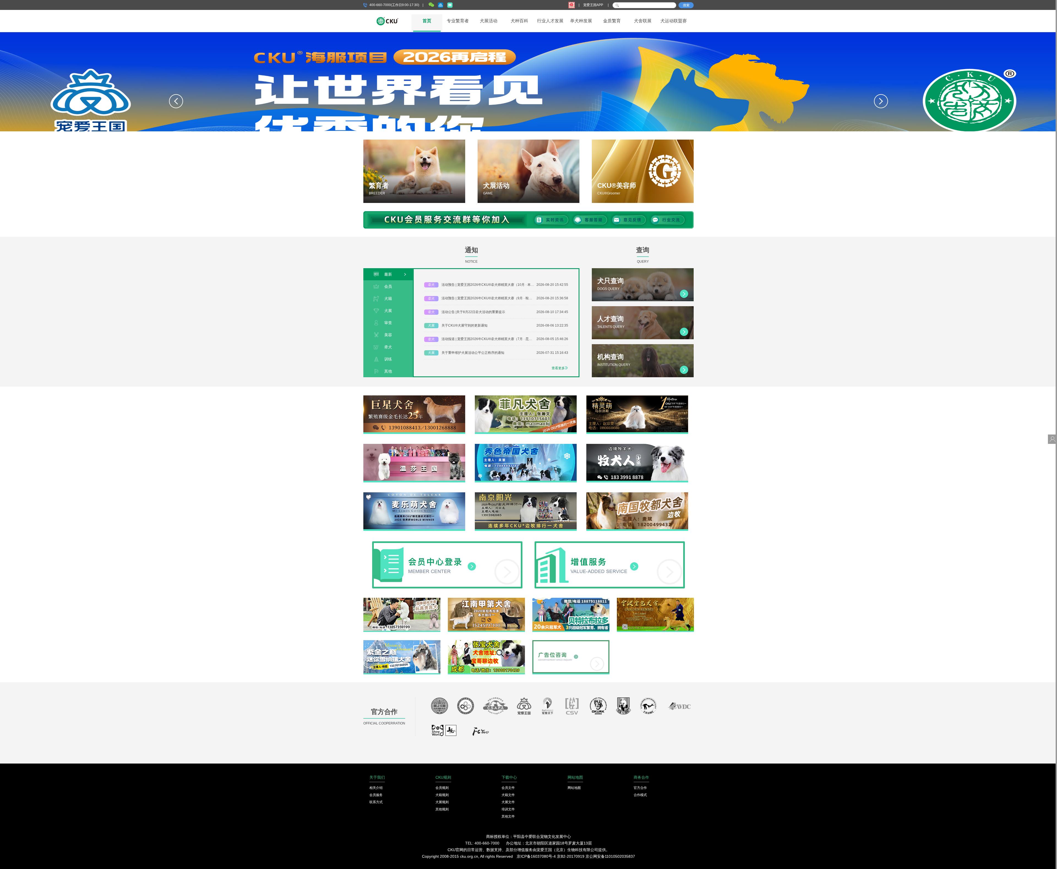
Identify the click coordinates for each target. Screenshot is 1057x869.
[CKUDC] (623, 707)
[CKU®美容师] (643, 171)
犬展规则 (442, 802)
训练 (388, 359)
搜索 (686, 5)
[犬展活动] (528, 171)
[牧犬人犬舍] (637, 446)
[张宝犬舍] (486, 642)
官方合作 (640, 788)
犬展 (388, 310)
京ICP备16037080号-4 (536, 856)
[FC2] (480, 733)
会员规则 (442, 788)
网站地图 (574, 788)
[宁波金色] (655, 600)
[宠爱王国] (524, 707)
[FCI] (439, 707)
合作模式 (640, 795)
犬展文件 (508, 802)
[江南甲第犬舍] (486, 600)
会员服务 (376, 795)
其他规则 (442, 809)
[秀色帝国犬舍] (526, 446)
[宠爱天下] (547, 707)
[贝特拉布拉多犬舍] (570, 600)
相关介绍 (376, 788)
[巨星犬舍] (414, 397)
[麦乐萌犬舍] (414, 494)
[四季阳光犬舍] (401, 600)
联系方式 (376, 802)
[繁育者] (414, 171)
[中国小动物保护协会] (495, 707)
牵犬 (388, 347)
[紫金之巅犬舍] (401, 642)
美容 (388, 335)
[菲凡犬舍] (526, 397)
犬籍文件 (508, 795)
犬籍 (388, 298)
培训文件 (508, 809)
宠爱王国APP (593, 5)
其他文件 (508, 816)
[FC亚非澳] (465, 707)
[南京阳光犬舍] (526, 494)
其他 (388, 371)
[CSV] (572, 707)
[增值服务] (610, 543)
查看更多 (558, 368)
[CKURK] (598, 707)
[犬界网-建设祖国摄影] (444, 733)
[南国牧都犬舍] (637, 494)
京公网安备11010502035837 (610, 856)
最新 (388, 274)
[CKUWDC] (679, 707)
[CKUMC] (648, 707)
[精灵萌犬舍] (637, 397)
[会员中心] (447, 543)
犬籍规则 (442, 795)
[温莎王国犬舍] (414, 446)
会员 (388, 286)
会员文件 (508, 788)
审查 (388, 323)
